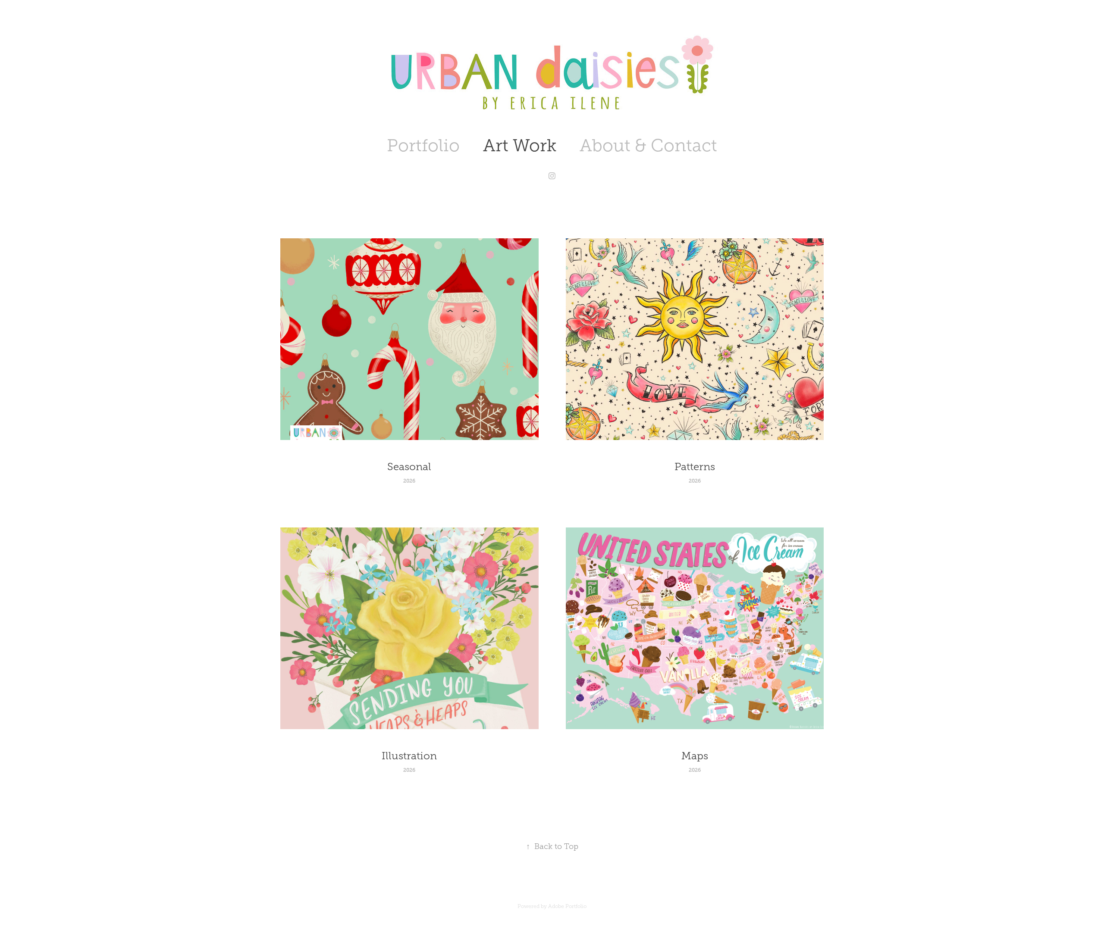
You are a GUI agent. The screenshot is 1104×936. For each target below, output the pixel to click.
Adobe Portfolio (567, 906)
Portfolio (423, 145)
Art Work (519, 145)
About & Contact (648, 145)
